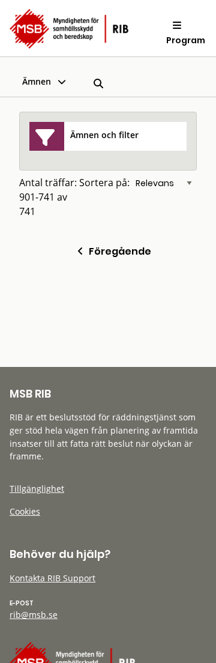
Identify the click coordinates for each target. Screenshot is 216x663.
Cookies (25, 511)
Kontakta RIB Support (52, 578)
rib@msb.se (34, 614)
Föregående (117, 251)
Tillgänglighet (37, 488)
